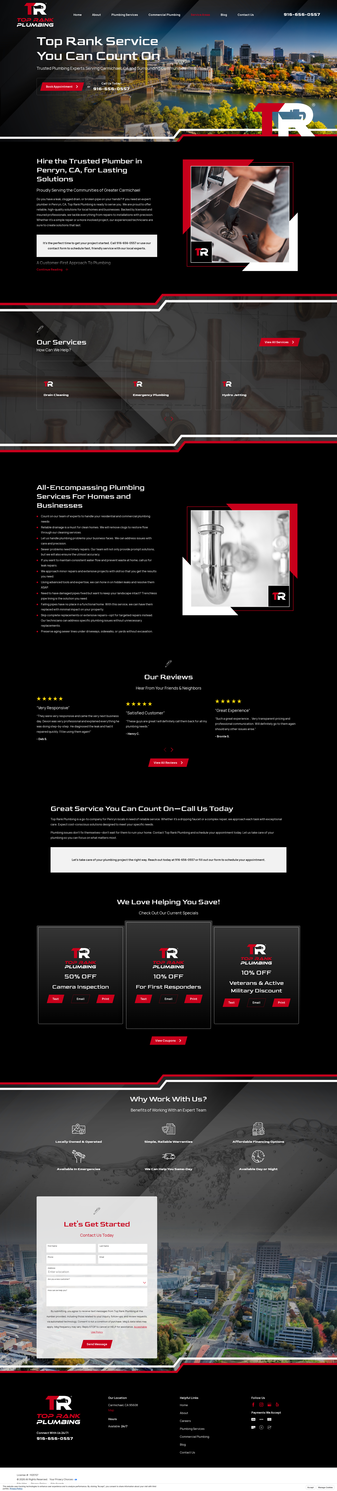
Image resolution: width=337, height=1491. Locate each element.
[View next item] (172, 419)
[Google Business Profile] (269, 1405)
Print (105, 999)
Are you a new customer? (59, 1279)
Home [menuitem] (77, 15)
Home (184, 1405)
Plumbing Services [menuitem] (124, 15)
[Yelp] (277, 1405)
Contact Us (187, 1452)
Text (55, 999)
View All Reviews (165, 763)
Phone (50, 1257)
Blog (183, 1445)
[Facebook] (253, 1405)
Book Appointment (59, 87)
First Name (52, 1246)
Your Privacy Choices (61, 1479)
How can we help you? (57, 1290)
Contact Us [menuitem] (246, 15)
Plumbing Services (192, 1429)
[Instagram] (261, 1405)
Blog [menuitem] (224, 15)
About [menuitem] (96, 15)
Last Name (104, 1246)
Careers (185, 1421)
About (184, 1413)
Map (111, 1410)
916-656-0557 (302, 14)
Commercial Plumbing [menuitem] (164, 15)
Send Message (97, 1344)
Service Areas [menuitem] (200, 15)
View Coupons (165, 1041)
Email (81, 999)
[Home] (35, 15)
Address (51, 1268)
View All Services (277, 342)
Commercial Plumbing (194, 1437)
